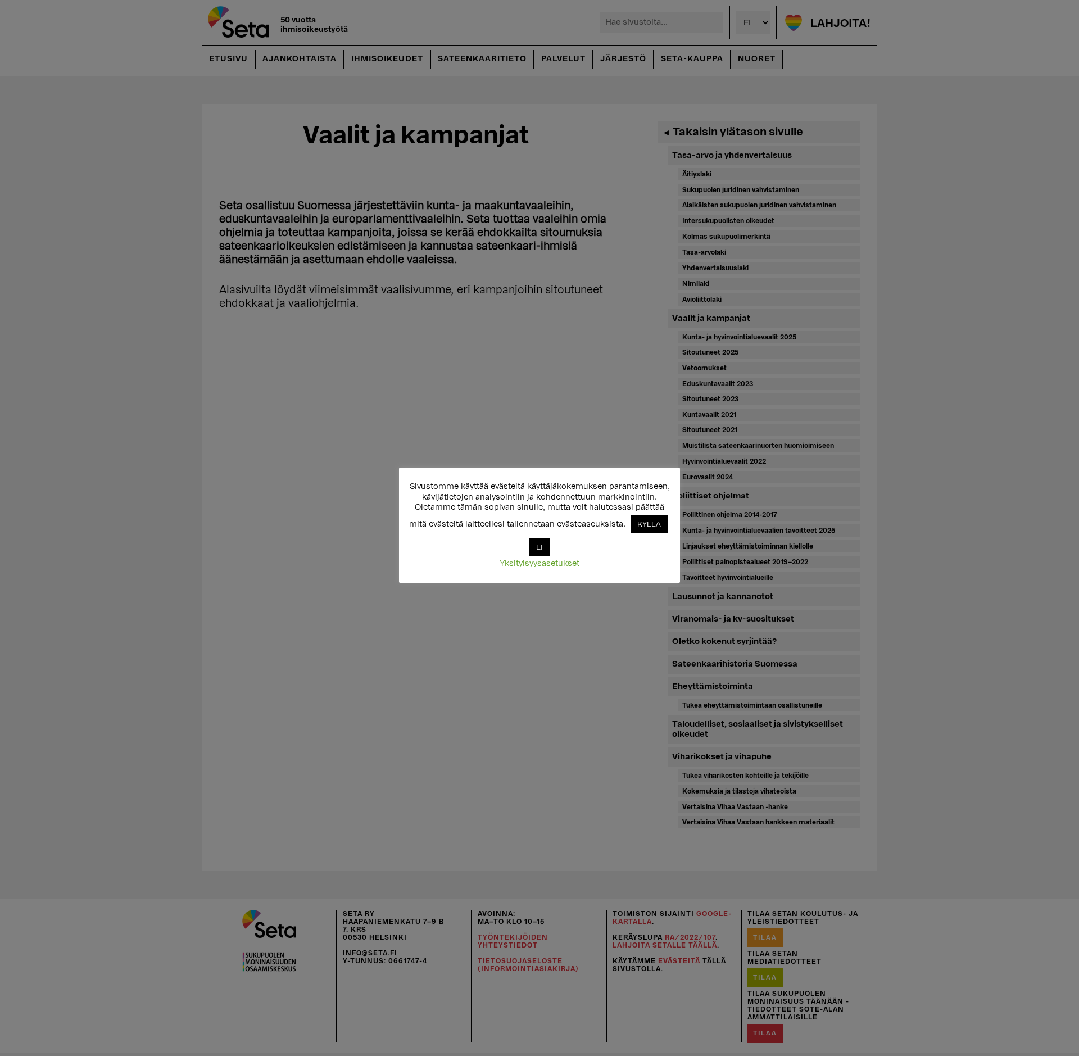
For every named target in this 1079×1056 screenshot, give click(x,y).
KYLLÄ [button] (649, 524)
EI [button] (539, 547)
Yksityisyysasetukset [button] (539, 563)
